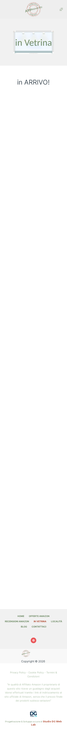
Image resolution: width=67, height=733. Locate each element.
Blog (24, 626)
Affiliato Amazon (31, 684)
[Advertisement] (33, 125)
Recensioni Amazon (17, 621)
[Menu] (61, 9)
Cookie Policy (36, 672)
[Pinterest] (33, 640)
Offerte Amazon (39, 616)
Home (20, 616)
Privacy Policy (18, 672)
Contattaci (39, 626)
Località (56, 621)
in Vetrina (40, 621)
